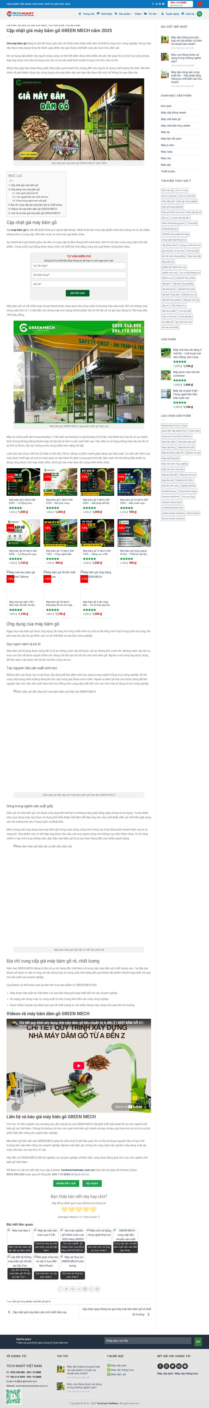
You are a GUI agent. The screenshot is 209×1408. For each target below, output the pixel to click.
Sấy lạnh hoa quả (186, 289)
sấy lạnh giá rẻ (168, 289)
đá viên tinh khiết (170, 327)
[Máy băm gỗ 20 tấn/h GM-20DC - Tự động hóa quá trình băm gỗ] (23, 533)
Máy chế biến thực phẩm (176, 125)
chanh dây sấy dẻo (181, 218)
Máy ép (165, 132)
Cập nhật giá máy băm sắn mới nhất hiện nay (39, 1312)
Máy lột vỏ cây (193, 453)
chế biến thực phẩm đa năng (175, 234)
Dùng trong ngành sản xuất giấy (31, 200)
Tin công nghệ (56, 25)
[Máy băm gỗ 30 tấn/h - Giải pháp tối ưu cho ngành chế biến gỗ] (60, 584)
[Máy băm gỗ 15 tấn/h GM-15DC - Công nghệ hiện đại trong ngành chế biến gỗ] (60, 533)
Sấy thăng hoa (178, 305)
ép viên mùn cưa (183, 322)
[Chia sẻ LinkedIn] (85, 1289)
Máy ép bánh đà (169, 474)
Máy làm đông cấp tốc (172, 453)
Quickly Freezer (169, 491)
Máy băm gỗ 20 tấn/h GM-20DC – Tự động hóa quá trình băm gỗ (23, 552)
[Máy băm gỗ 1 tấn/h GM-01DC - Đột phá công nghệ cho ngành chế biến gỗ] (60, 482)
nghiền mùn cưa (169, 272)
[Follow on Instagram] (166, 1366)
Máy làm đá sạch (171, 138)
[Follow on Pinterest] (185, 1366)
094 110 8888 (178, 2)
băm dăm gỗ (168, 201)
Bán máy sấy (168, 190)
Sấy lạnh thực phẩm (171, 300)
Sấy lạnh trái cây (191, 300)
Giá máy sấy (192, 251)
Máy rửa (166, 158)
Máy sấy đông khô (170, 458)
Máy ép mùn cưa (188, 474)
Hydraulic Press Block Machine (176, 436)
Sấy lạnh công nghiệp (183, 283)
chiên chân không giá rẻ (173, 223)
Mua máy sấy (194, 256)
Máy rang (166, 151)
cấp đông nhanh (169, 245)
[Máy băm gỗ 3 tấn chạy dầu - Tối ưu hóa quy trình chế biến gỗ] (97, 584)
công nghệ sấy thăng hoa (174, 240)
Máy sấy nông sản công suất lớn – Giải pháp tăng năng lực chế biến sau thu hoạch (186, 77)
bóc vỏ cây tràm (187, 196)
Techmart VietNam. (108, 1403)
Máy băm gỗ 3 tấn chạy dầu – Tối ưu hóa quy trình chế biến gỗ (97, 603)
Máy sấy (166, 164)
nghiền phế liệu (188, 485)
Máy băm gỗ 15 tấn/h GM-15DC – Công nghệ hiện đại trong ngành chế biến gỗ (60, 552)
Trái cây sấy (184, 311)
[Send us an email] (160, 4)
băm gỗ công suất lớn (172, 207)
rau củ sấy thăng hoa (190, 272)
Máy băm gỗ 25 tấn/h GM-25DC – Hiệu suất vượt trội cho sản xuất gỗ (134, 501)
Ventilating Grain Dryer (172, 507)
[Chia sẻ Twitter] (66, 1289)
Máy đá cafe (168, 480)
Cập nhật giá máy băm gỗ (25, 185)
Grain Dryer (194, 431)
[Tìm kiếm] (199, 14)
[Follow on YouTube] (163, 4)
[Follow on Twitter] (173, 1366)
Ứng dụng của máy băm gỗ (25, 189)
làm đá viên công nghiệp (173, 256)
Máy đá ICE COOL (185, 480)
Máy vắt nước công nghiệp (174, 464)
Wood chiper (193, 513)
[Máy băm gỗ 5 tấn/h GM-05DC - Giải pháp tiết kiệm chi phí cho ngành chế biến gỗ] (97, 482)
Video (138, 13)
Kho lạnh (166, 106)
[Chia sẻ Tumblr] (91, 1289)
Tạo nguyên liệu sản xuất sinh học (32, 197)
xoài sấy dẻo (186, 316)
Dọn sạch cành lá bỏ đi (27, 193)
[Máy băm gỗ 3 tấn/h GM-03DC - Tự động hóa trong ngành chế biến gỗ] (23, 482)
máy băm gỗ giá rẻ (41, 1301)
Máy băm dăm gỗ (186, 442)
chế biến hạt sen (169, 229)
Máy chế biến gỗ (171, 119)
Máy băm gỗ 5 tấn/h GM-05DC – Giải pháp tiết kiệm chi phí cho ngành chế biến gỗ (97, 501)
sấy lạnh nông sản (170, 294)
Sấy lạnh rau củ (189, 294)
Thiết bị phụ (168, 171)
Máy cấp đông (169, 447)
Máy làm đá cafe (186, 447)
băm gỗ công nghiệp (22, 1301)
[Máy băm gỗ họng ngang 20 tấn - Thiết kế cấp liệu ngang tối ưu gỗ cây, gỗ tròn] (134, 533)
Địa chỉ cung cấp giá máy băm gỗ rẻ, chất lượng (37, 204)
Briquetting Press (170, 425)
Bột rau (165, 218)
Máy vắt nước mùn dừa (173, 469)
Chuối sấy (192, 223)
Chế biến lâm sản (16, 25)
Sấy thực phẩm (169, 311)
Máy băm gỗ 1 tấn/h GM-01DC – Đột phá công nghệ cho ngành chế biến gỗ (59, 501)
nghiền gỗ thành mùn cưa (174, 267)
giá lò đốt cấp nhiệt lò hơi (174, 431)
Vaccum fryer (188, 496)
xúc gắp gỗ (167, 322)
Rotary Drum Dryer (188, 491)
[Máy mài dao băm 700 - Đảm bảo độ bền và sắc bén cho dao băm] (23, 584)
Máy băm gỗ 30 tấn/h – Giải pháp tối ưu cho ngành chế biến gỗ (60, 603)
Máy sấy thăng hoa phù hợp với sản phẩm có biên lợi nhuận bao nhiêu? (186, 40)
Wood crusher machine (173, 518)
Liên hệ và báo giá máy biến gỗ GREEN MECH (35, 213)
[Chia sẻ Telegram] (97, 1289)
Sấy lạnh (166, 283)
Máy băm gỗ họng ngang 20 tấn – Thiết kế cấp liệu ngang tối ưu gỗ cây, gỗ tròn (133, 552)
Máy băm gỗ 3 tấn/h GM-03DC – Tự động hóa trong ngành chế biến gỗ (22, 501)
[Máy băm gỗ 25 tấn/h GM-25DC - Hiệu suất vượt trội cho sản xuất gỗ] (134, 482)
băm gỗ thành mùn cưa (173, 212)
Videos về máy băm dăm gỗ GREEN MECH (34, 208)
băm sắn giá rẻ (194, 212)
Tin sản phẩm (72, 25)
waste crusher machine (173, 513)
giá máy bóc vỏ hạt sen (173, 251)
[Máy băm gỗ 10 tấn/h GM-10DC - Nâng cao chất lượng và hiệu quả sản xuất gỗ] (97, 533)
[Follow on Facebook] (153, 4)
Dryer (184, 425)
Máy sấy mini (168, 261)
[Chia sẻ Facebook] (60, 1289)
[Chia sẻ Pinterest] (73, 1289)
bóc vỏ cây (182, 190)
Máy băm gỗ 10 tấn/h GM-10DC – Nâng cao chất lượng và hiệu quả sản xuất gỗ (97, 552)
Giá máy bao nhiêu (37, 25)
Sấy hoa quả (168, 278)
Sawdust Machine (170, 496)
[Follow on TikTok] (156, 4)
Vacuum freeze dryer (172, 502)
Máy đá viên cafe (170, 485)
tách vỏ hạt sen (169, 316)
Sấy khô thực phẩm (186, 278)
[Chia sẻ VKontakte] (79, 1289)
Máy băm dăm (168, 442)
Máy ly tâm (167, 145)
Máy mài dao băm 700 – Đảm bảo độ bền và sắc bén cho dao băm (22, 603)
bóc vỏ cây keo (169, 196)
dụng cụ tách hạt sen (190, 245)
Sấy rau (165, 305)
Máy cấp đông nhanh (173, 112)
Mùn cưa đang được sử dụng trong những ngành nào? (186, 58)
